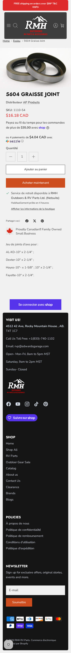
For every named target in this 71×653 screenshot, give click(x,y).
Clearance (12, 487)
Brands (10, 493)
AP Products (31, 102)
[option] (35, 68)
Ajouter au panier (35, 169)
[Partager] (27, 220)
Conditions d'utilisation (20, 542)
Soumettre (19, 602)
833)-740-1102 (43, 339)
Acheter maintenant (35, 183)
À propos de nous (17, 523)
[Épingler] (42, 220)
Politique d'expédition (20, 548)
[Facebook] (8, 404)
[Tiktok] (36, 404)
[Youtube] (17, 404)
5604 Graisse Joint (34, 41)
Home (6, 41)
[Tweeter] (34, 220)
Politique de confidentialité (23, 530)
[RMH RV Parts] (35, 25)
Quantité (12, 148)
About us (12, 475)
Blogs (9, 500)
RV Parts (12, 456)
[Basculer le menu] (8, 25)
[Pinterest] (45, 404)
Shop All (11, 450)
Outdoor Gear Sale (18, 462)
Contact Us (13, 481)
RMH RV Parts (22, 640)
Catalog (11, 468)
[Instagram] (27, 404)
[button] (35, 139)
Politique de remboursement (24, 536)
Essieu (16, 41)
